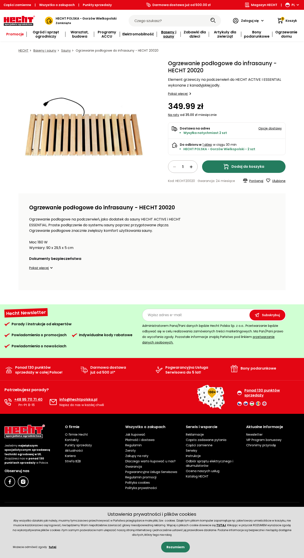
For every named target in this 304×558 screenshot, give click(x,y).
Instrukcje (193, 456)
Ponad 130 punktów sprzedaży (262, 393)
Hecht (23, 50)
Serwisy (191, 450)
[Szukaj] (213, 21)
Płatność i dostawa (139, 440)
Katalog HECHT (197, 476)
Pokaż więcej (178, 93)
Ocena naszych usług (202, 471)
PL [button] (293, 5)
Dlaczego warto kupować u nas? (150, 461)
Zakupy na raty (136, 456)
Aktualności (74, 450)
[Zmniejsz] (174, 166)
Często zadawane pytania (206, 440)
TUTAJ (221, 525)
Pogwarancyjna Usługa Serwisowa (151, 472)
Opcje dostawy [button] (270, 128)
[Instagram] (23, 481)
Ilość (183, 166)
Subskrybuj (271, 315)
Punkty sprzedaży (97, 5)
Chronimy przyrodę (261, 445)
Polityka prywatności (141, 488)
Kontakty (72, 440)
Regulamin (133, 445)
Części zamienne (17, 5)
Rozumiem (175, 547)
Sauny (66, 50)
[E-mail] (53, 402)
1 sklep (207, 144)
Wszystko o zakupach (57, 5)
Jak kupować (135, 434)
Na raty (173, 115)
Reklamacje (195, 434)
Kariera (70, 456)
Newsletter (254, 434)
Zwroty (130, 450)
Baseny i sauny (44, 50)
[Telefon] (8, 402)
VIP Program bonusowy (264, 440)
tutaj (52, 547)
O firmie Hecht (76, 434)
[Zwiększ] (191, 166)
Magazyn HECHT (264, 5)
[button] (41, 268)
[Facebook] (9, 481)
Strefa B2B (73, 461)
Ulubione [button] (279, 181)
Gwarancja (133, 466)
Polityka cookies (137, 482)
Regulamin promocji (140, 477)
